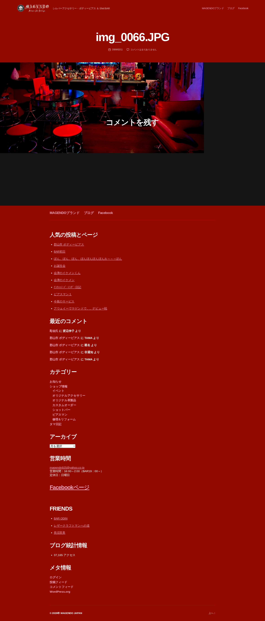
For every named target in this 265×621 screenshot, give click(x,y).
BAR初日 (59, 251)
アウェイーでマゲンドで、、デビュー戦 (80, 308)
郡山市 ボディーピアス (69, 244)
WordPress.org (60, 591)
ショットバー (61, 409)
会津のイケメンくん (67, 272)
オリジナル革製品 (64, 400)
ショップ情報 (58, 386)
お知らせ (56, 381)
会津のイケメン (64, 280)
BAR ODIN (60, 518)
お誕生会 (59, 265)
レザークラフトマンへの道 (72, 525)
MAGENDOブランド (213, 8)
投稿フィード (58, 582)
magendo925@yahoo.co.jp (67, 467)
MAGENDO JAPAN (71, 613)
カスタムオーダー (64, 405)
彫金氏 (54, 330)
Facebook (243, 8)
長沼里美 (59, 532)
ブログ (231, 8)
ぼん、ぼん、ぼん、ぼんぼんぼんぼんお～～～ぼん (88, 258)
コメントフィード (62, 586)
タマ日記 (55, 424)
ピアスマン (59, 414)
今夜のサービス (64, 301)
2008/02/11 (117, 49)
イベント (58, 390)
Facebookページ (69, 487)
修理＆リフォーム (64, 419)
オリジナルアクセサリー (68, 395)
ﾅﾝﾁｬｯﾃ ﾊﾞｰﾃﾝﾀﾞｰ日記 (67, 287)
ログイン (56, 577)
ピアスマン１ (63, 294)
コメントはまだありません (144, 49)
